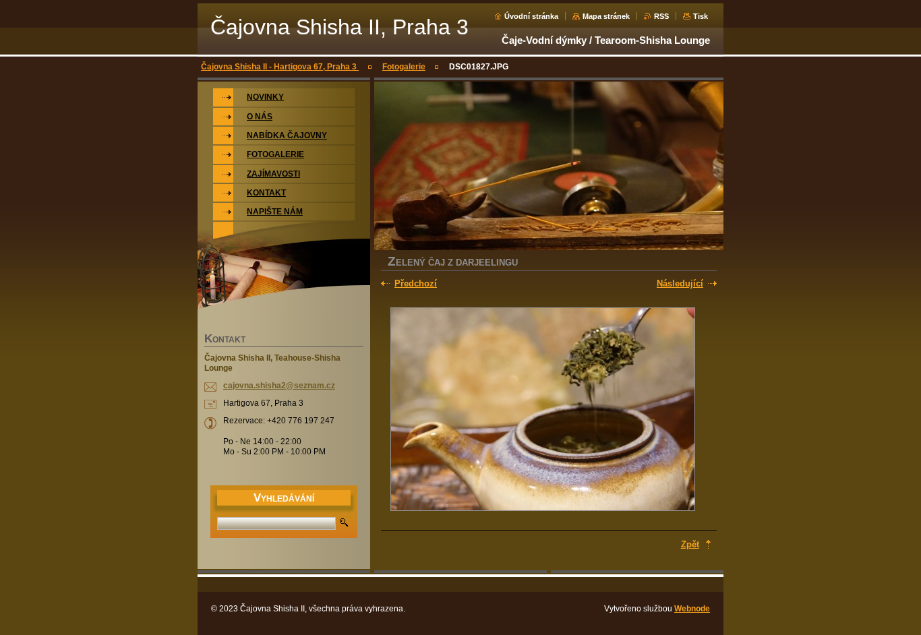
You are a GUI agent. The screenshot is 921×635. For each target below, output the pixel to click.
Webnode (692, 609)
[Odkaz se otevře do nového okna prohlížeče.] (542, 410)
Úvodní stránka (531, 16)
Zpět (690, 544)
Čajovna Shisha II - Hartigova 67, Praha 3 (280, 67)
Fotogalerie (403, 67)
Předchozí (415, 283)
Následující (680, 283)
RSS (661, 16)
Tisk (700, 16)
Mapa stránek (606, 16)
